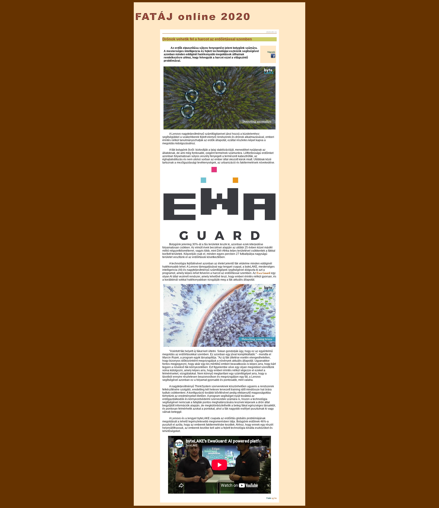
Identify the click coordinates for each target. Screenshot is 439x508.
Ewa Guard (264, 273)
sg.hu (274, 498)
